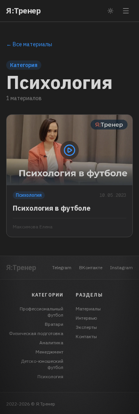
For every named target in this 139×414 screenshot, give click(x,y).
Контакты (86, 336)
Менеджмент (49, 352)
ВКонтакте (90, 267)
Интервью (86, 318)
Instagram (121, 267)
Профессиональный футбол (41, 312)
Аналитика (51, 342)
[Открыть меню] (126, 11)
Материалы (88, 309)
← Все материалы (29, 44)
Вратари (54, 324)
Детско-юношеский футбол (42, 364)
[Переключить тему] (110, 11)
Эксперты (86, 327)
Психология (50, 376)
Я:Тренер (23, 10)
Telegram (61, 267)
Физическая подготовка (36, 333)
